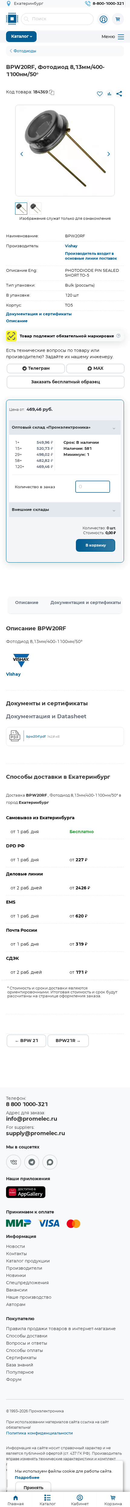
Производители (24, 1268)
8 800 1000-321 (27, 1104)
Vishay (71, 246)
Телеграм (39, 368)
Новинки (16, 1276)
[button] (21, 154)
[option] (65, 150)
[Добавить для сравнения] (109, 93)
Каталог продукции (28, 1261)
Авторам (15, 1305)
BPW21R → (68, 1041)
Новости (15, 1247)
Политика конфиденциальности (39, 1433)
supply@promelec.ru (35, 1133)
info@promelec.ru (31, 1119)
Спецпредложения (27, 1283)
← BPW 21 (26, 1041)
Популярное (20, 1372)
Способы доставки (26, 1336)
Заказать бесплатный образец (65, 382)
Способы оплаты (24, 1351)
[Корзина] (118, 19)
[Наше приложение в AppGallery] (25, 1193)
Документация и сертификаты (39, 314)
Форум (13, 1380)
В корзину (96, 545)
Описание (17, 321)
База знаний (19, 1365)
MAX (98, 368)
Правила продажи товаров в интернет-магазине (61, 1329)
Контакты (16, 1254)
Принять (33, 1488)
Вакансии (17, 1290)
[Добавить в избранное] (100, 93)
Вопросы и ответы (26, 1343)
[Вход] (103, 19)
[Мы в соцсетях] (13, 1162)
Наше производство (28, 1297)
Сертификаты (21, 1358)
